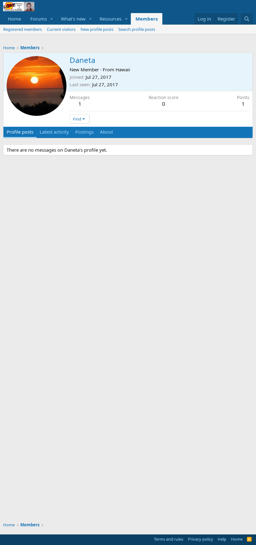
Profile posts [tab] (20, 132)
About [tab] (106, 132)
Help (222, 539)
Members (146, 19)
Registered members (22, 29)
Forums (38, 19)
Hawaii (123, 69)
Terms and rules (168, 539)
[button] (51, 19)
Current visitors (61, 29)
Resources (110, 19)
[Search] (247, 19)
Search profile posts (136, 29)
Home (14, 19)
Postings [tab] (84, 132)
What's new (73, 19)
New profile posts (97, 29)
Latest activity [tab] (54, 132)
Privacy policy (200, 539)
